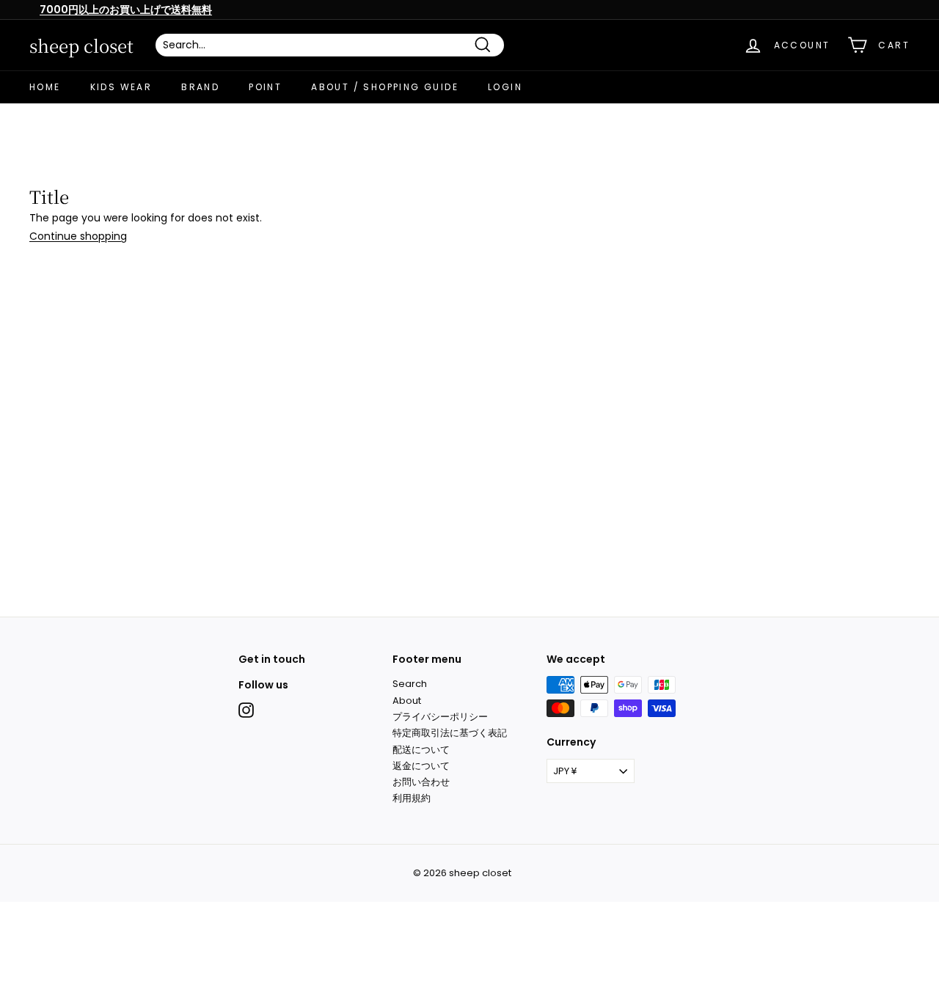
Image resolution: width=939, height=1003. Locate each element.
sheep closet (81, 45)
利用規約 (411, 798)
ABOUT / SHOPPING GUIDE (384, 87)
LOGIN (505, 87)
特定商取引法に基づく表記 (449, 733)
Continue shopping (78, 236)
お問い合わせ (421, 782)
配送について (421, 750)
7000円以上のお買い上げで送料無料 (126, 9)
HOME (45, 87)
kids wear (121, 87)
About (406, 701)
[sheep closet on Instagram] (246, 710)
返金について (421, 766)
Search (409, 684)
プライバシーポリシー (440, 717)
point (265, 87)
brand (200, 87)
